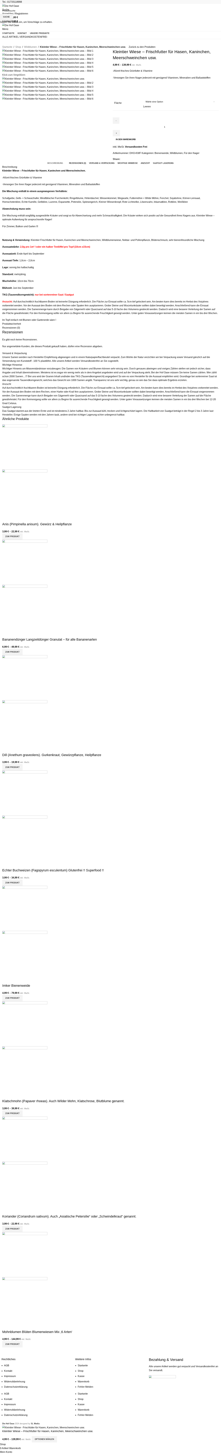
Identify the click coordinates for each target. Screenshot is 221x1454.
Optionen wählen (44, 1439)
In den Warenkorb (126, 139)
